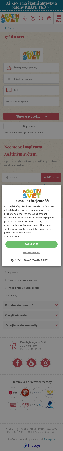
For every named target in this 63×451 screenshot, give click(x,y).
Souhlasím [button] (31, 244)
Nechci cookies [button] (31, 252)
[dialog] (31, 225)
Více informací (11, 236)
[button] (31, 260)
